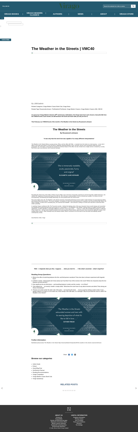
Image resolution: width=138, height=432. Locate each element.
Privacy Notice (31, 35)
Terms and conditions (79, 421)
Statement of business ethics (59, 421)
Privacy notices (79, 418)
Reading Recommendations (41, 372)
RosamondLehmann (45, 109)
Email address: (4, 24)
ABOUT (103, 14)
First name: (3, 22)
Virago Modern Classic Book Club (52, 106)
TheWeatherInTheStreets (59, 109)
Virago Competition (38, 374)
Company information (79, 417)
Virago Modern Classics (73, 109)
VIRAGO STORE (126, 14)
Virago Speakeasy (38, 378)
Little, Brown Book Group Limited (20, 32)
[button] (2, 388)
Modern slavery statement (59, 423)
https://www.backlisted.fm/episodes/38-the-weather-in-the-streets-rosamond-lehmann (79, 342)
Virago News (66, 106)
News (80, 14)
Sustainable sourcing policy (59, 425)
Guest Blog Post (37, 368)
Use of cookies (79, 420)
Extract (35, 366)
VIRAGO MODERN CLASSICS (34, 14)
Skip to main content (5, 0)
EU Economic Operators (58, 426)
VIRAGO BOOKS (11, 14)
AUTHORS (57, 14)
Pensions (79, 423)
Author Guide (36, 364)
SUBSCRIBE (5, 39)
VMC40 (100, 109)
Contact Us (59, 417)
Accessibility (58, 418)
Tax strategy (79, 425)
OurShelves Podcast (38, 370)
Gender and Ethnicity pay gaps (58, 420)
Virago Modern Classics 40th (89, 109)
